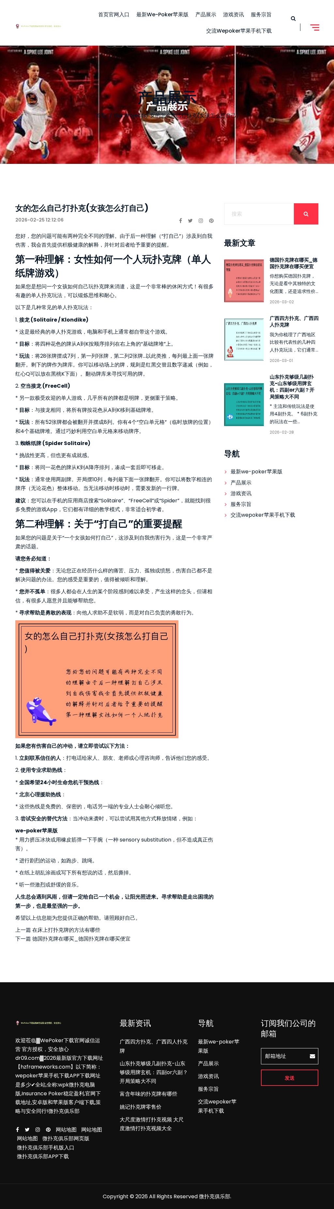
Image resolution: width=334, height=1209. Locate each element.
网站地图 (66, 1129)
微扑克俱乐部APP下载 (43, 1156)
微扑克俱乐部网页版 (65, 1138)
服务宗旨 (261, 14)
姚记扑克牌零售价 (140, 1107)
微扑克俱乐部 (214, 1196)
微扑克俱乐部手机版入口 (45, 1147)
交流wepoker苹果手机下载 (239, 31)
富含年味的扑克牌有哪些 (148, 1094)
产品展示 (205, 14)
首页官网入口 (113, 14)
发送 (290, 1077)
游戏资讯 (233, 14)
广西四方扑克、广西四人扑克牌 (294, 321)
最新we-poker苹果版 (162, 14)
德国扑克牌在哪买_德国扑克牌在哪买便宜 (293, 263)
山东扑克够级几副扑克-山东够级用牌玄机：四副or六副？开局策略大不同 (292, 386)
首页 (101, 115)
